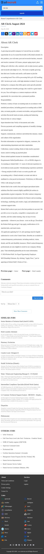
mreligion (30, 502)
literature (30, 517)
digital (29, 532)
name (6, 514)
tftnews (7, 529)
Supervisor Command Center (11, 446)
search (22, 13)
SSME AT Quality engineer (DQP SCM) (14, 442)
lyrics (28, 529)
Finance (29, 540)
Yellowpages (8, 506)
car (5, 536)
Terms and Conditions (7, 481)
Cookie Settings (5, 488)
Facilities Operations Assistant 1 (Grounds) (15, 453)
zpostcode (7, 499)
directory (7, 517)
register (26, 484)
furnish (7, 525)
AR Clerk (19, 18)
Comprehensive (10, 18)
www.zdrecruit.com (23, 551)
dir (28, 536)
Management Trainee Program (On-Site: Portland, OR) (19, 456)
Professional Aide (8, 449)
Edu (6, 540)
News (6, 532)
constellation (8, 510)
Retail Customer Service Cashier (12, 464)
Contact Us (4, 491)
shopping (30, 510)
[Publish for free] (37, 2)
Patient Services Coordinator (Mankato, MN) (16, 467)
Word (6, 521)
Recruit (29, 499)
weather (7, 502)
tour (28, 521)
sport (28, 506)
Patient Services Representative (12, 460)
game (28, 514)
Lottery (29, 525)
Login (26, 481)
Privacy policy (5, 484)
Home (3, 18)
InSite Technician (8, 434)
